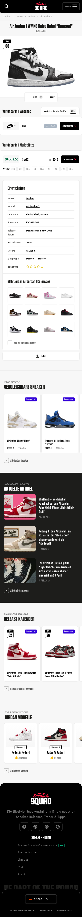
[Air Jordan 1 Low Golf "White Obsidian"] (66, 295)
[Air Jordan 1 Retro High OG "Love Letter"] (15, 312)
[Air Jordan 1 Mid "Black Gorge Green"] (32, 312)
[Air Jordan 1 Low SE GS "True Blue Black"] (66, 329)
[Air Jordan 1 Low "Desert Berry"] (32, 295)
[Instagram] (35, 827)
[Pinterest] (57, 827)
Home (19, 16)
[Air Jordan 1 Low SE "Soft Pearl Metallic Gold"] (49, 312)
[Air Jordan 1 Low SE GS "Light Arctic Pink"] (49, 329)
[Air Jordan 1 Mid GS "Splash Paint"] (15, 329)
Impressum (46, 910)
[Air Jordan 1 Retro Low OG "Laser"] (15, 295)
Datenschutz (64, 910)
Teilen (43, 356)
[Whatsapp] (46, 827)
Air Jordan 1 (46, 16)
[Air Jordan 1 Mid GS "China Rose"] (49, 295)
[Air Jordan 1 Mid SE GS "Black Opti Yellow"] (32, 329)
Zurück (6, 16)
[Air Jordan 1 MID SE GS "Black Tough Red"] (66, 312)
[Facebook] (24, 827)
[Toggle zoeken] (6, 6)
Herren (42, 258)
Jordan (31, 16)
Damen (30, 258)
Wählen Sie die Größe (59, 111)
